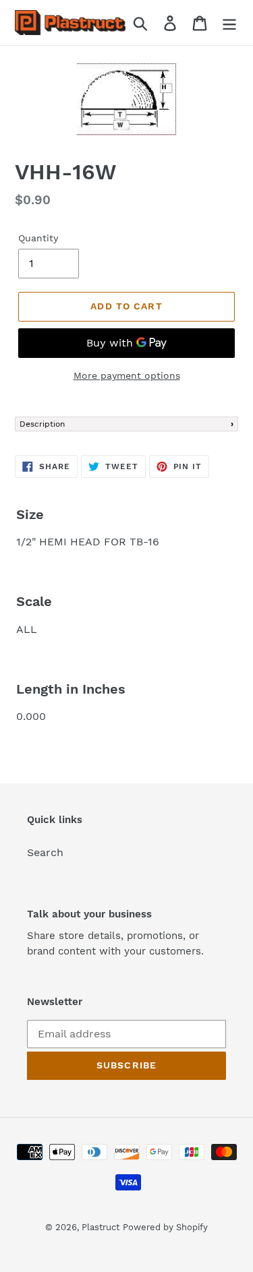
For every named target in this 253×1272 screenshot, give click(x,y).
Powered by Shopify (165, 1227)
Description (42, 424)
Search (45, 852)
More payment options (127, 375)
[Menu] (229, 22)
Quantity (38, 238)
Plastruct (100, 1227)
